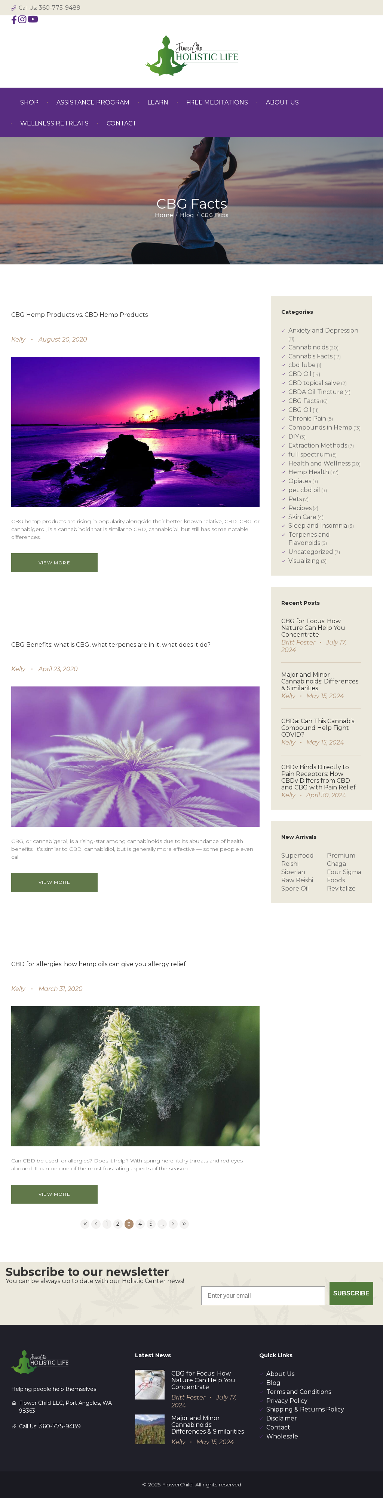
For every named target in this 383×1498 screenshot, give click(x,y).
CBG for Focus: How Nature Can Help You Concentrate (313, 628)
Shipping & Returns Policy (305, 1409)
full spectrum (309, 454)
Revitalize (341, 888)
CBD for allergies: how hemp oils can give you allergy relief (98, 964)
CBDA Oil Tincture (315, 391)
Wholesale (282, 1436)
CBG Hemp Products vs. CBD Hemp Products (79, 314)
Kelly (18, 339)
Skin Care (302, 517)
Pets (295, 499)
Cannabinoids (308, 347)
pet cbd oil (304, 490)
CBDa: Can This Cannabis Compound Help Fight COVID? (317, 728)
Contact (278, 1427)
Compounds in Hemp (320, 427)
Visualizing (304, 560)
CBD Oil (300, 373)
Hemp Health (308, 472)
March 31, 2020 (61, 988)
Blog (187, 215)
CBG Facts (303, 400)
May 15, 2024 (325, 696)
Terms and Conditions (298, 1391)
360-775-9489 (59, 7)
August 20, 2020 (63, 339)
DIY (293, 436)
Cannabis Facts (310, 356)
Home (164, 215)
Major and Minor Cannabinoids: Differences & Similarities (319, 681)
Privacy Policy (286, 1400)
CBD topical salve (314, 382)
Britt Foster (298, 642)
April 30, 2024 (326, 795)
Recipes (300, 508)
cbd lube (302, 365)
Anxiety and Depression (323, 330)
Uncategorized (310, 551)
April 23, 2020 (58, 669)
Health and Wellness (319, 463)
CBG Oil (300, 409)
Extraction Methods (317, 445)
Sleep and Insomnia (317, 525)
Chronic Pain (307, 418)
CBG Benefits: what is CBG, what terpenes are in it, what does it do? (111, 644)
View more (54, 562)
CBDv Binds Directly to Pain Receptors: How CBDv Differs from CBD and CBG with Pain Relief (318, 777)
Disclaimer (281, 1418)
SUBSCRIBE (351, 1293)
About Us (280, 1373)
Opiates (299, 481)
